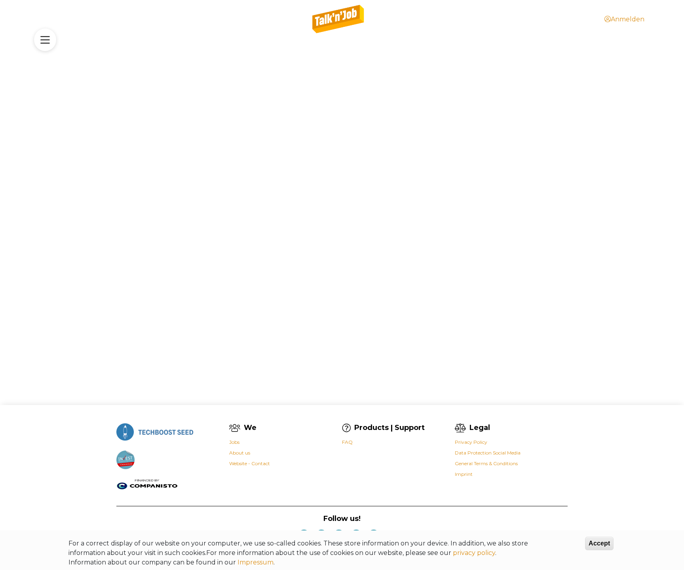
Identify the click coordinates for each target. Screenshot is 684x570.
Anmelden (627, 19)
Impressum (256, 562)
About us (239, 453)
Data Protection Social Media (488, 453)
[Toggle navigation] (45, 39)
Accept (599, 543)
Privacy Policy (471, 442)
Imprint (464, 474)
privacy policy (474, 553)
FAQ (347, 442)
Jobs (234, 442)
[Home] (339, 19)
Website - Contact (249, 463)
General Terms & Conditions (486, 463)
